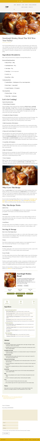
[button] (34, 309)
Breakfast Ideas (8, 396)
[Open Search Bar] (14, 9)
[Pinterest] (22, 1)
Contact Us (31, 7)
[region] (12, 434)
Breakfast (19, 4)
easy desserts (11, 396)
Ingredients (7, 303)
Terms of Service (34, 439)
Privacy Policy (26, 439)
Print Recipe (20, 285)
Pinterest (10, 268)
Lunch (23, 4)
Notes (34, 303)
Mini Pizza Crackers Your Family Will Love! (9, 398)
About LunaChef (24, 7)
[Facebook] (18, 1)
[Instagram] (20, 1)
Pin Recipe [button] (26, 285)
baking (4, 396)
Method (21, 303)
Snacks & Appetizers (32, 4)
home (15, 4)
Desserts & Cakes (17, 7)
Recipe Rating (4, 407)
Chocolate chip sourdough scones (14, 200)
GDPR (38, 439)
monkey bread (15, 396)
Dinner (26, 4)
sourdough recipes (20, 396)
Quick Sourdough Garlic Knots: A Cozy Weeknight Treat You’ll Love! (12, 397)
